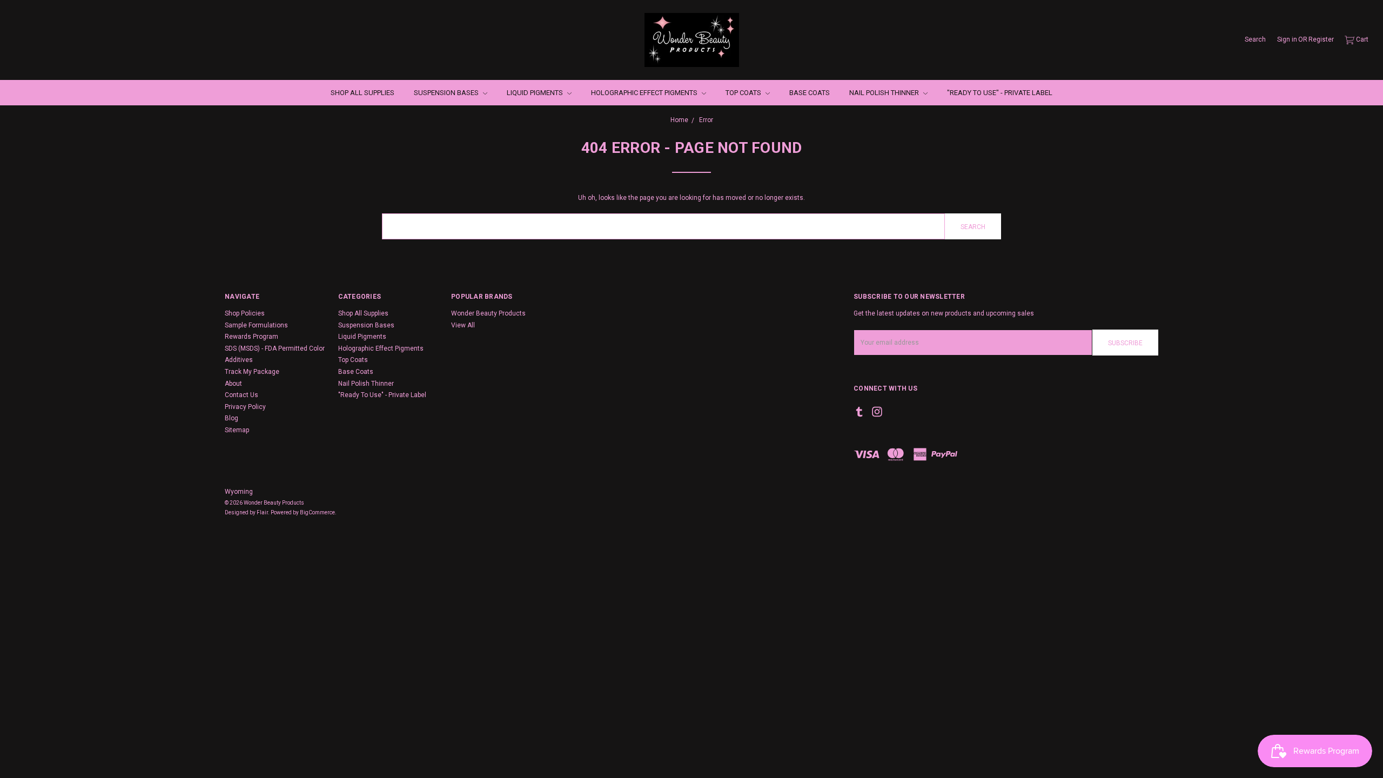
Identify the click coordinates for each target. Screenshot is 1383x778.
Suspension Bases (447, 93)
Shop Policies (245, 313)
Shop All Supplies (362, 93)
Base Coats (809, 93)
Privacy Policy (245, 407)
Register (1321, 39)
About (233, 383)
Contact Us (241, 395)
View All (463, 325)
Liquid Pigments (536, 93)
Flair (262, 512)
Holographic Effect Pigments (645, 93)
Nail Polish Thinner (885, 93)
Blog (231, 418)
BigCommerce (317, 512)
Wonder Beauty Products (488, 313)
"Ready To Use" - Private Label (999, 93)
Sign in (1287, 39)
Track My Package (252, 371)
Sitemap (237, 430)
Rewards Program (251, 336)
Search (1255, 39)
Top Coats (744, 93)
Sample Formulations (256, 325)
